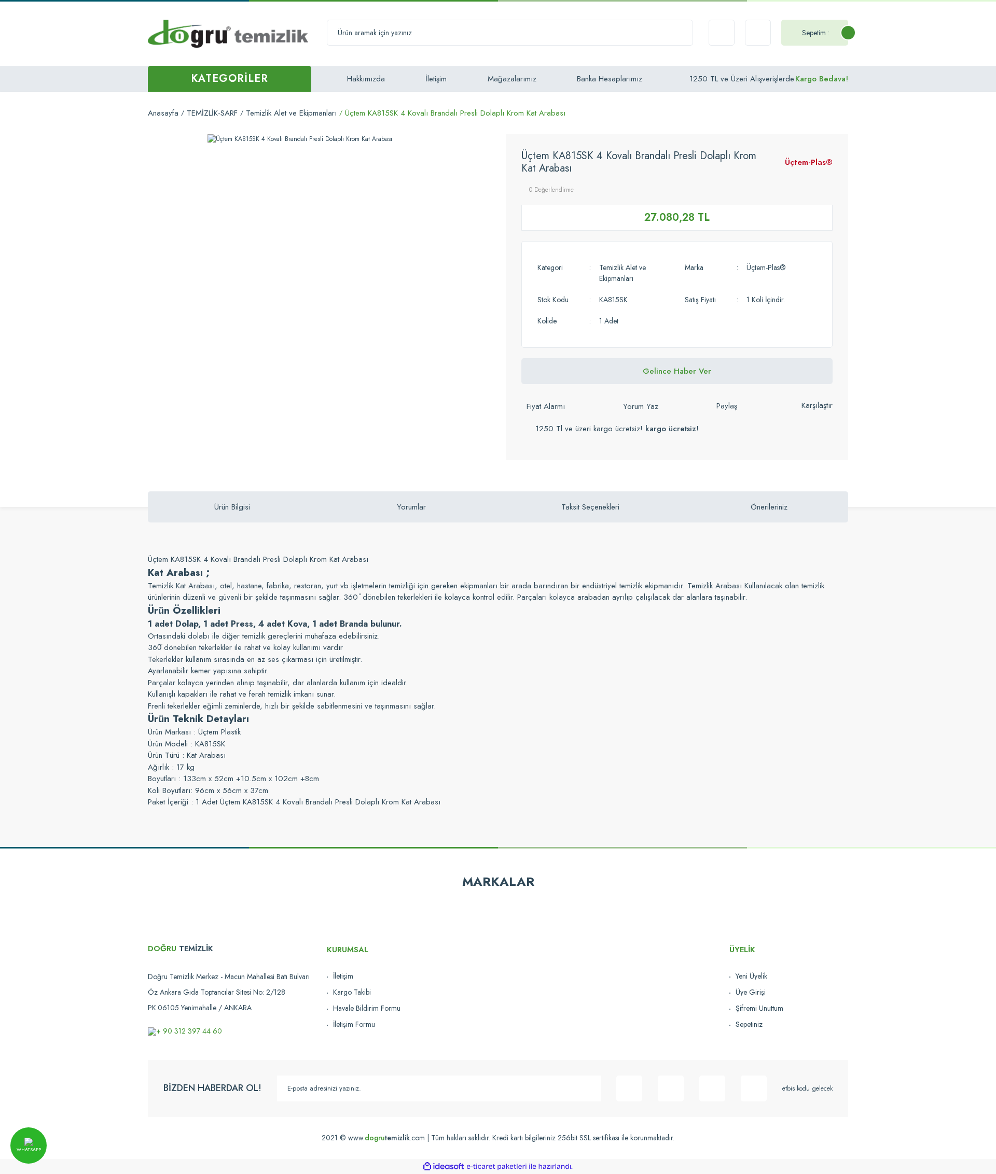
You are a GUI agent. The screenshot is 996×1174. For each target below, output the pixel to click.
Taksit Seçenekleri (590, 507)
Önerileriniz (769, 507)
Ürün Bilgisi (232, 507)
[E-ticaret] (496, 1166)
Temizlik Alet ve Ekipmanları (622, 273)
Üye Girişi (751, 992)
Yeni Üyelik (751, 976)
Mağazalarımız (512, 78)
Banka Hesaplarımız (609, 78)
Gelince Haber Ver (677, 371)
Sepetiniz (749, 1024)
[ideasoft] (443, 1166)
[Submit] (588, 1088)
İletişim (436, 78)
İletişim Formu (354, 1024)
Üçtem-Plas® (809, 162)
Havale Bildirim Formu (366, 1008)
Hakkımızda (366, 78)
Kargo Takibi (352, 992)
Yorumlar (411, 507)
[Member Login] (758, 33)
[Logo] (228, 33)
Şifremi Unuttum (759, 1008)
